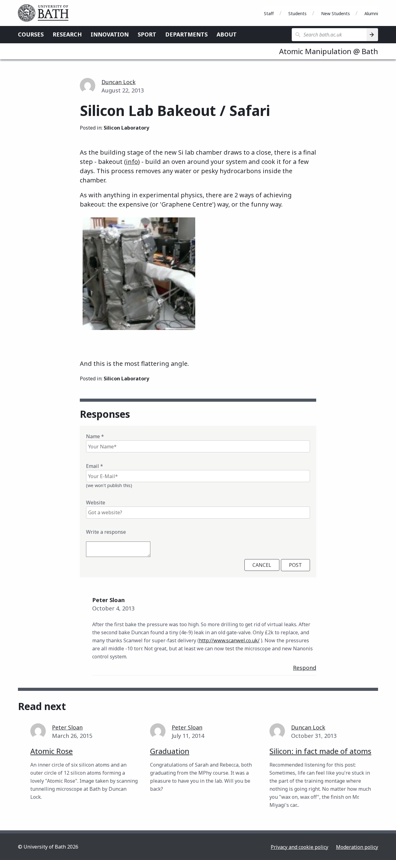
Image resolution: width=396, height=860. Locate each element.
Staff (269, 13)
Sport (147, 34)
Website (95, 502)
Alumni (371, 13)
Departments (186, 34)
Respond (304, 667)
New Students (335, 13)
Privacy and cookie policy (299, 847)
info (132, 161)
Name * (95, 436)
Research (67, 34)
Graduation (169, 751)
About (227, 34)
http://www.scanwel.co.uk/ (229, 640)
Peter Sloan (67, 727)
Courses (31, 34)
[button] (139, 280)
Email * (94, 466)
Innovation (110, 34)
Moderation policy (357, 847)
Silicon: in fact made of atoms (320, 751)
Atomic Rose (51, 751)
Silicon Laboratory (126, 127)
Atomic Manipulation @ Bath (328, 51)
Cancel (261, 565)
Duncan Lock (118, 82)
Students (297, 13)
